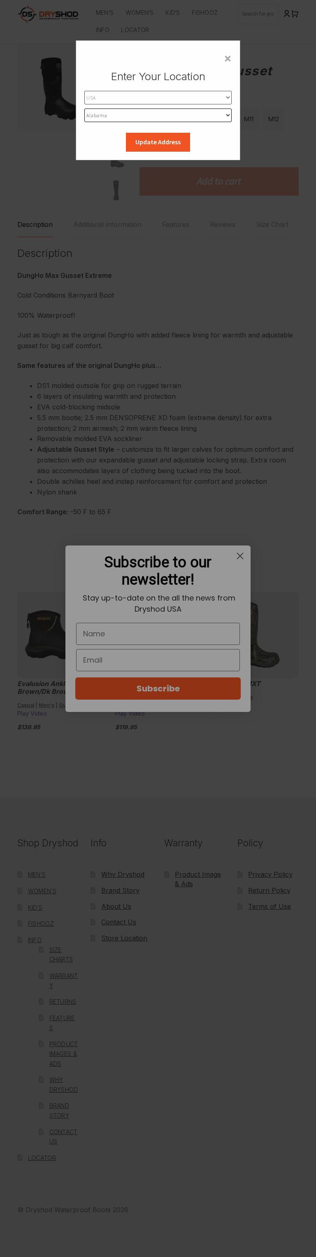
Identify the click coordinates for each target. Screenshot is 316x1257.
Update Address (158, 142)
